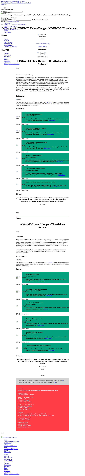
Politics (6, 30)
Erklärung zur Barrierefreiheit (11, 64)
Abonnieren (4, 21)
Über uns (6, 53)
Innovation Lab (8, 43)
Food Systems (7, 23)
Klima (5, 447)
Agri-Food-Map (8, 42)
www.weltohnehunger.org (42, 43)
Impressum (7, 61)
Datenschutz (7, 62)
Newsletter (3, 4)
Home (5, 440)
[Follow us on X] (13, 3)
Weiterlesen (52, 120)
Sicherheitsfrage (8, 19)
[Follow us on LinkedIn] (5, 3)
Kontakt (6, 59)
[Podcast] (28, 3)
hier (63, 380)
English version (42, 46)
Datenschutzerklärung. (20, 24)
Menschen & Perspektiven (11, 449)
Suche (5, 58)
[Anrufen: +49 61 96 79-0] (27, 408)
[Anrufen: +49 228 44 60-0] (28, 400)
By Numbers (49, 262)
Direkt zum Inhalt (20, 1)
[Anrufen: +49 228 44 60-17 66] (30, 402)
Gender (6, 444)
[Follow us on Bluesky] (20, 3)
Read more (41, 280)
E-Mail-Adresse (5, 18)
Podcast (6, 39)
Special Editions (8, 45)
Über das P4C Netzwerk (10, 46)
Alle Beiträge (7, 32)
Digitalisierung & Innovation (11, 21)
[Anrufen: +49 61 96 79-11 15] (29, 409)
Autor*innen (7, 55)
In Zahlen (6, 40)
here (55, 382)
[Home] (9, 437)
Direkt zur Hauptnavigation (8, 1)
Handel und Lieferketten (10, 26)
